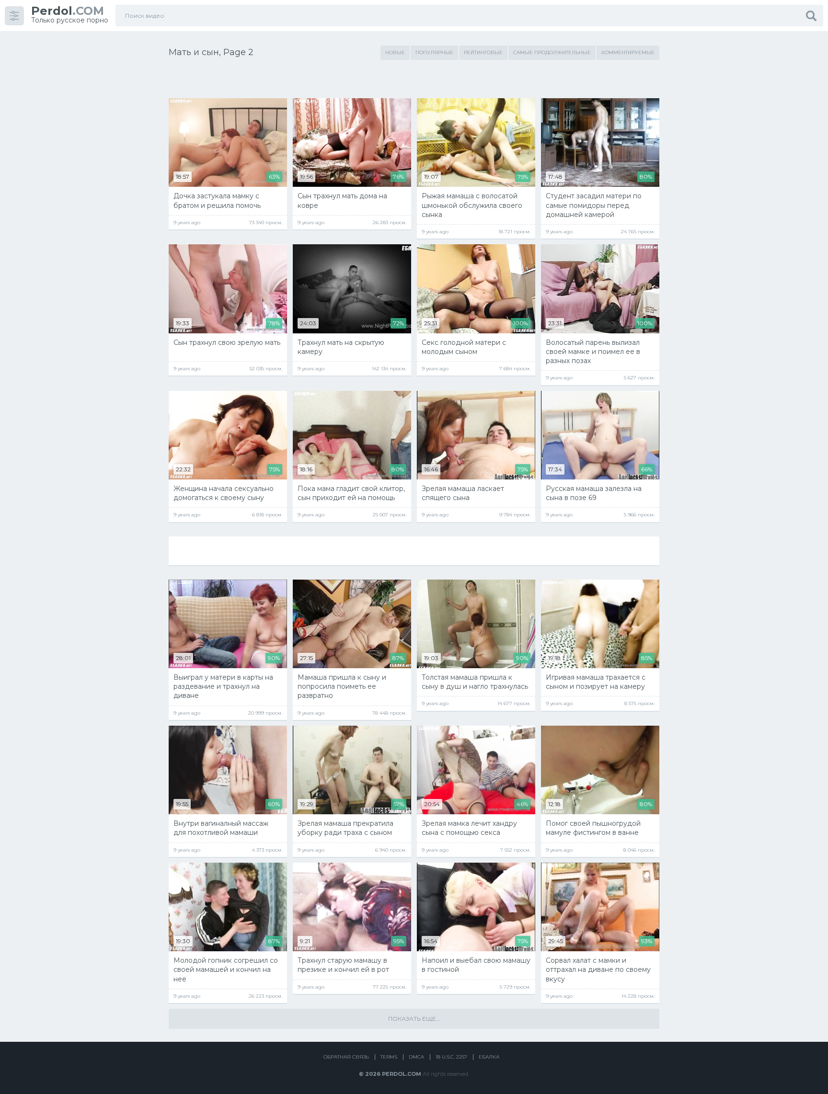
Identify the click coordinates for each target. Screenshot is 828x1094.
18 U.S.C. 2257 (451, 1057)
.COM (67, 10)
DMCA (416, 1057)
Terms (388, 1057)
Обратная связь (346, 1057)
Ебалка (489, 1057)
